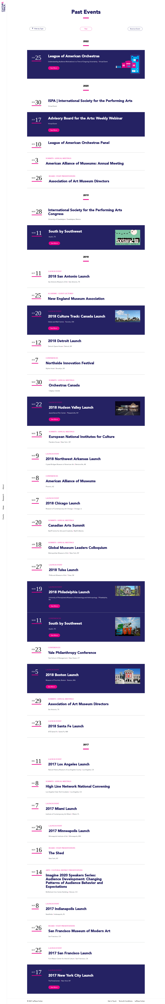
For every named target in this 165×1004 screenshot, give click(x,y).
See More (53, 68)
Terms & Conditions (125, 1001)
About (3, 487)
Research (3, 497)
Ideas (3, 508)
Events (3, 516)
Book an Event (135, 29)
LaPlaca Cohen (140, 1001)
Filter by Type (38, 29)
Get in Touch (112, 1001)
